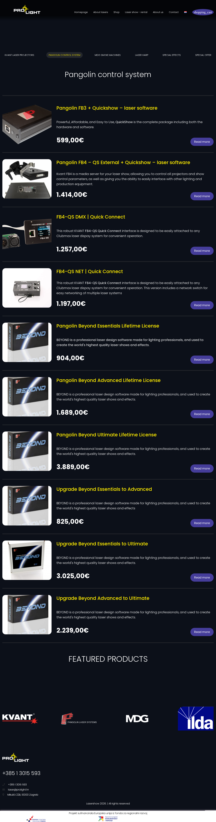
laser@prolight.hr (18, 789)
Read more (202, 142)
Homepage (81, 12)
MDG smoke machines (108, 55)
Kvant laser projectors (19, 55)
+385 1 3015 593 (21, 773)
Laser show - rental (136, 12)
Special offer (203, 55)
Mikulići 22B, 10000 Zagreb (22, 795)
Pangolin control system (64, 55)
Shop (117, 12)
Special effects (172, 55)
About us (158, 12)
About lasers (100, 12)
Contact (174, 12)
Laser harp (141, 55)
